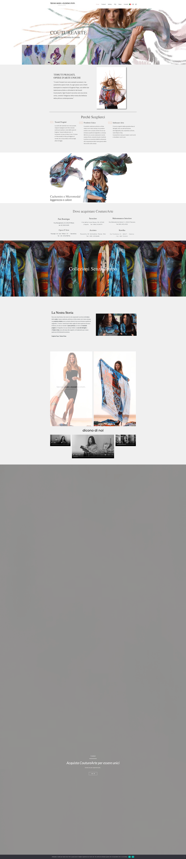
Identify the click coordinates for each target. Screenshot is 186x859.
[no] (184, 857)
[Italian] (130, 4)
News (120, 4)
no (133, 856)
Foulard (104, 4)
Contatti (126, 4)
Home (97, 4)
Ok (129, 856)
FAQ (115, 4)
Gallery (110, 4)
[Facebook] (136, 4)
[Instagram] (133, 4)
